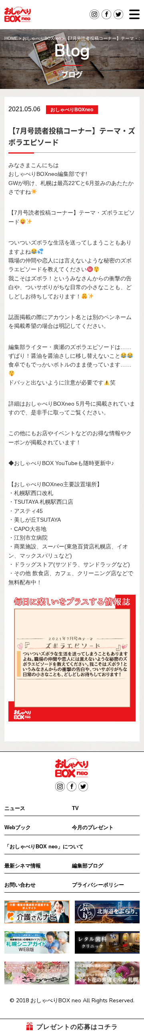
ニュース (14, 808)
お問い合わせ (20, 885)
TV (75, 808)
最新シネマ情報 (22, 866)
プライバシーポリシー (98, 885)
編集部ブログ (87, 866)
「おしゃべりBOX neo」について (44, 847)
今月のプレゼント (93, 827)
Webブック (17, 827)
